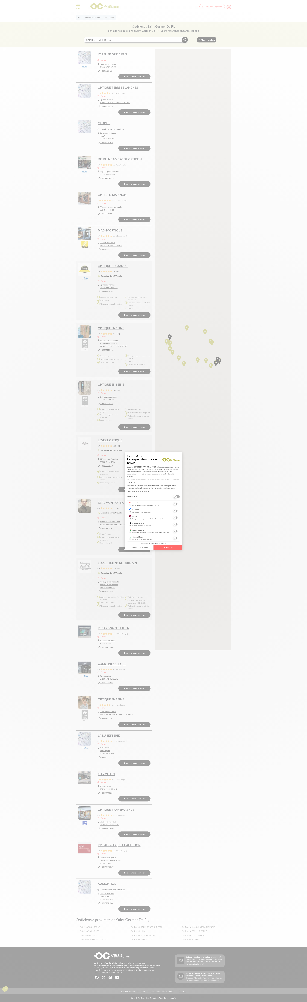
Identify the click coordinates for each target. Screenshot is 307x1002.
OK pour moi (168, 547)
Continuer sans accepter (139, 547)
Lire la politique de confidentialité (138, 491)
